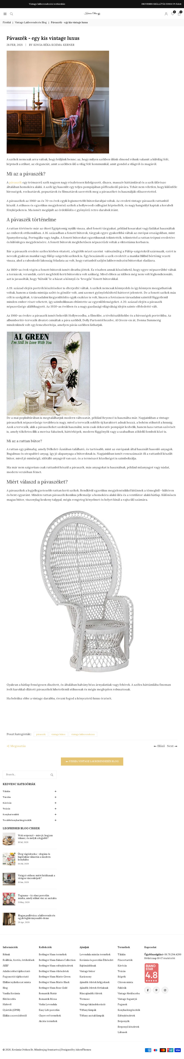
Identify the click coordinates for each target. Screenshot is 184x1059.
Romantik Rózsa (48, 999)
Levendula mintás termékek (95, 954)
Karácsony (85, 976)
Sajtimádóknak (88, 965)
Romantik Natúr (48, 993)
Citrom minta (125, 982)
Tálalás (6, 791)
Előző (161, 746)
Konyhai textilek (11, 814)
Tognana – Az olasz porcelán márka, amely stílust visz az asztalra (37, 897)
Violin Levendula (48, 1004)
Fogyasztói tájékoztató (16, 976)
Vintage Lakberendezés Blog (31, 22)
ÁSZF (6, 965)
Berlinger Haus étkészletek (54, 971)
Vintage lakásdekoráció (92, 1004)
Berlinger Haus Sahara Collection (57, 960)
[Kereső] (11, 14)
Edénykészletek (126, 1015)
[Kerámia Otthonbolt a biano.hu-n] (151, 973)
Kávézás (7, 802)
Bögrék (122, 976)
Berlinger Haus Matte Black (54, 982)
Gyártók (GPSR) (11, 1010)
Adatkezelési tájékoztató (16, 971)
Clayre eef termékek (50, 1015)
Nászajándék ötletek (91, 993)
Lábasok (122, 1032)
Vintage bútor (87, 971)
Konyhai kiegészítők (129, 1010)
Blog (5, 987)
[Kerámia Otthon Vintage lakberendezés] (92, 13)
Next (170, 746)
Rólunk (6, 954)
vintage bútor (58, 734)
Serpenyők (124, 1021)
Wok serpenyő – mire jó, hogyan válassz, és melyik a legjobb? (35, 837)
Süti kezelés (9, 999)
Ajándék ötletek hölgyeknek (95, 982)
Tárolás (7, 797)
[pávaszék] (92, 592)
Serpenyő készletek (128, 1026)
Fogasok (122, 1004)
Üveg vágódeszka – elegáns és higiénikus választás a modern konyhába (34, 857)
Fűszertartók (125, 960)
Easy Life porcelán (49, 1010)
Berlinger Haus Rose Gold (53, 987)
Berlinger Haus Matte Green (54, 976)
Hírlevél (7, 1004)
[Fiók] (166, 14)
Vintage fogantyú (127, 999)
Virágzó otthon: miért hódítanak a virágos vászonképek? (36, 877)
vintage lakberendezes (83, 734)
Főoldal (7, 22)
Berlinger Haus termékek (53, 954)
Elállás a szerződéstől (15, 1015)
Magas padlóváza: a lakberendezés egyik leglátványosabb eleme (36, 917)
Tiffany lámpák (88, 1010)
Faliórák (122, 987)
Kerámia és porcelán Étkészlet (96, 960)
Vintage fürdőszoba (129, 993)
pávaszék (15, 182)
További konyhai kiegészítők (17, 820)
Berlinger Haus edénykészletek (56, 965)
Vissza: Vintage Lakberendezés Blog (93, 761)
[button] (5, 14)
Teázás (6, 808)
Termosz (85, 999)
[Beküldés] (52, 775)
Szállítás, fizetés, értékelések (18, 960)
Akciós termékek (48, 1021)
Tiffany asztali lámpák (92, 1015)
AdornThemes (83, 1049)
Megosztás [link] (18, 746)
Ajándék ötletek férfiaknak (94, 987)
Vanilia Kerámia (11, 993)
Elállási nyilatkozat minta (17, 982)
